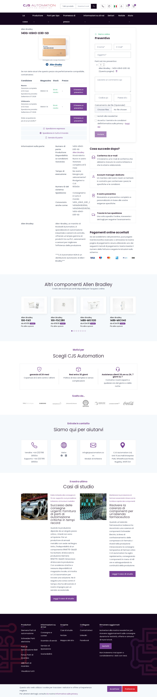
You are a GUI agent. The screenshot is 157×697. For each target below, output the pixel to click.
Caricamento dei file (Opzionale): (110, 105)
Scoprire (64, 624)
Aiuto (130, 15)
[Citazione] (127, 6)
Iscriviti (105, 646)
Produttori (26, 624)
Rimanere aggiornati (110, 624)
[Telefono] (103, 6)
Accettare (114, 689)
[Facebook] (62, 455)
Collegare (84, 624)
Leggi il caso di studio (63, 598)
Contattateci (86, 630)
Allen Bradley (78, 152)
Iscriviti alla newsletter (108, 116)
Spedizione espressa (55, 128)
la (48, 693)
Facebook (84, 640)
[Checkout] (134, 6)
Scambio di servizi (49, 640)
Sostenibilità (46, 654)
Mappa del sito (67, 640)
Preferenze (130, 689)
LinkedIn (83, 635)
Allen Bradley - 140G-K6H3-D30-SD (114, 68)
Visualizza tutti (27, 671)
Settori (111, 15)
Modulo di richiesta (93, 458)
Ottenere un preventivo (78, 90)
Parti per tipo (53, 15)
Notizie (121, 15)
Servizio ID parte (55, 137)
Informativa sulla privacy (67, 693)
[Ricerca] (94, 6)
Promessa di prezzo (69, 18)
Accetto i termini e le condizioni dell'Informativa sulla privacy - (114, 123)
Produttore (38, 15)
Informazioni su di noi (94, 15)
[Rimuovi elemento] (116, 71)
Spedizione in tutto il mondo (55, 133)
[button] (115, 6)
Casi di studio (66, 630)
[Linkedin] (66, 455)
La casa (25, 18)
